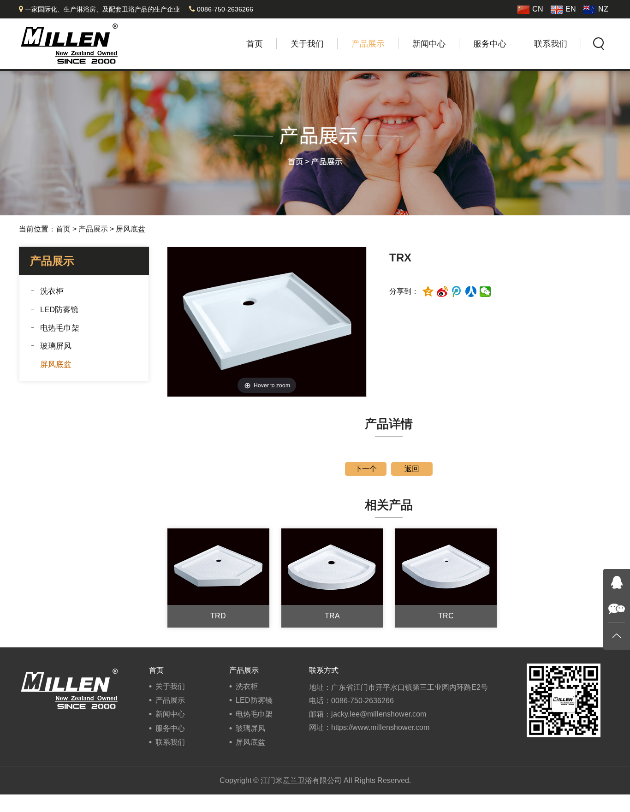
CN (537, 9)
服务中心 (489, 43)
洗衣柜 (52, 291)
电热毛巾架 (59, 328)
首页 (254, 43)
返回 (411, 469)
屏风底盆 (130, 229)
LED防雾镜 (59, 309)
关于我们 (307, 43)
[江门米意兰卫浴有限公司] (69, 43)
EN (570, 9)
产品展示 (368, 43)
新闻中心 (429, 43)
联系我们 (550, 43)
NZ (603, 9)
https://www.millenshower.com (380, 727)
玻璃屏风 (55, 346)
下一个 (366, 469)
